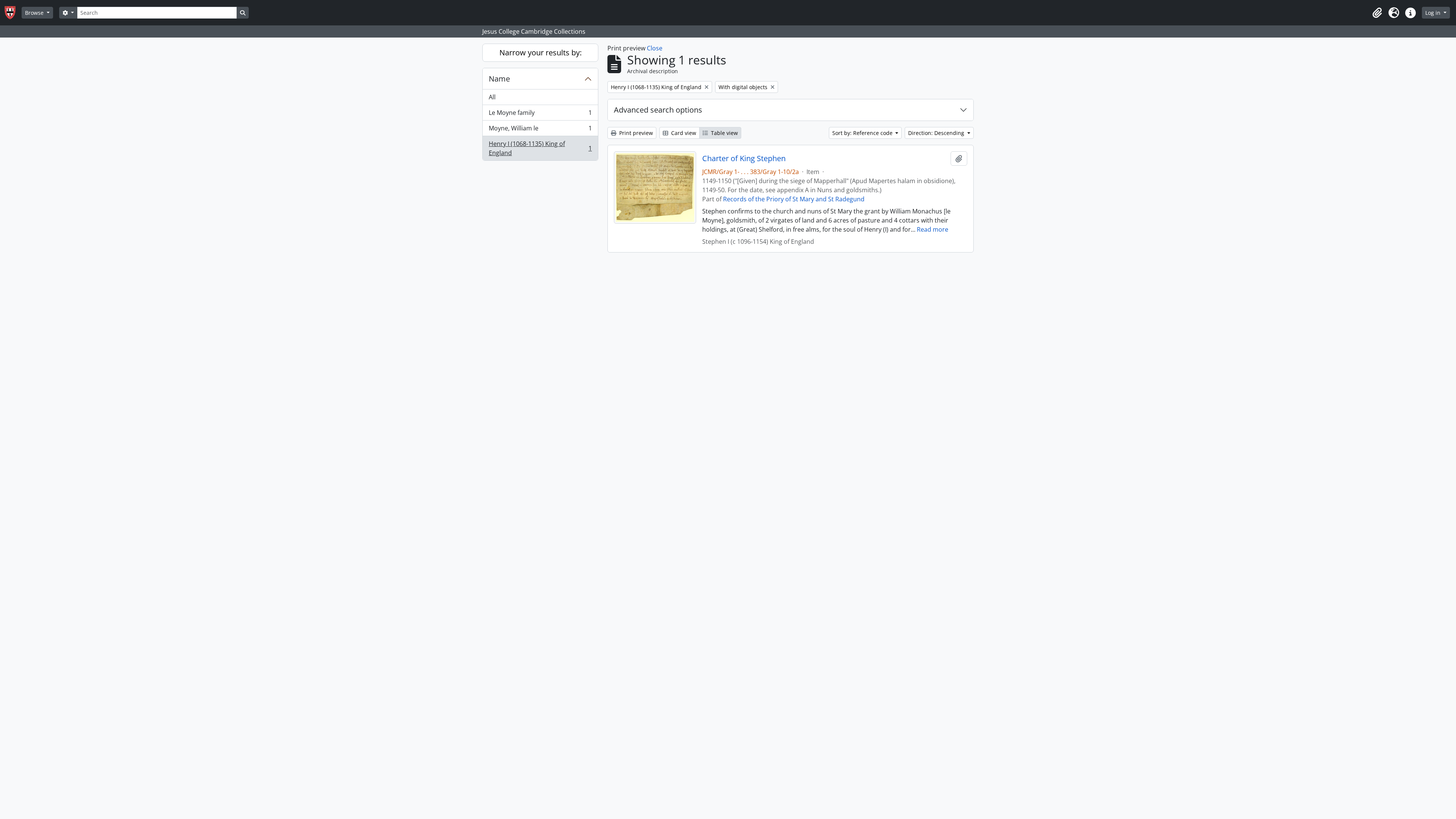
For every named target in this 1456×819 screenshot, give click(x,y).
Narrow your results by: (540, 52)
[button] (1377, 13)
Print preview (635, 132)
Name (499, 79)
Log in (1433, 12)
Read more (932, 229)
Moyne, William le (540, 130)
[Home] (13, 12)
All (492, 97)
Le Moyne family (540, 114)
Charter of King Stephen (744, 158)
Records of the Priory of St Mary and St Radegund (793, 199)
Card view (683, 132)
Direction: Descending (937, 132)
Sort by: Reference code (863, 132)
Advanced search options (658, 110)
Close (654, 48)
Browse (35, 12)
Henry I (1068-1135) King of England (540, 148)
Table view (723, 132)
